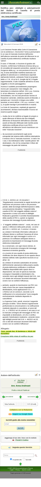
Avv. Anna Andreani (9, 17)
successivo (31, 396)
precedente (9, 396)
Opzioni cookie (26, 469)
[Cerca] (36, 455)
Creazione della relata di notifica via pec (17, 336)
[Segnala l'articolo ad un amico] (36, 44)
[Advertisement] (20, 173)
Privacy (17, 469)
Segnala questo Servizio (22, 447)
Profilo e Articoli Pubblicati (20, 390)
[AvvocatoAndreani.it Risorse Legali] (20, 4)
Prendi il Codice (21, 440)
